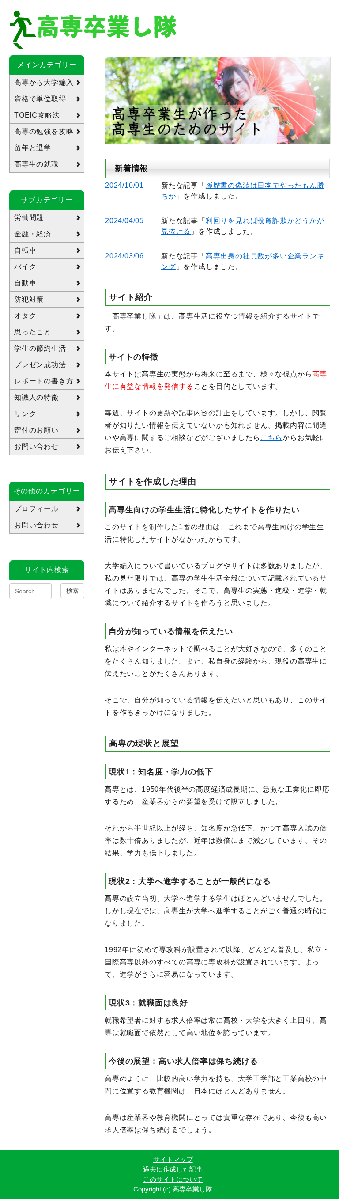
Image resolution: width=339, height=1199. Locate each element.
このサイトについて (173, 1179)
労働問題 (29, 217)
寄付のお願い (36, 430)
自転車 (25, 250)
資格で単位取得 (40, 98)
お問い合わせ (36, 446)
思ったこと (32, 332)
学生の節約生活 (40, 348)
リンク (25, 413)
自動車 (25, 283)
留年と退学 (32, 148)
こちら (271, 437)
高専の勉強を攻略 (43, 131)
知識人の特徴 (36, 397)
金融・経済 (32, 234)
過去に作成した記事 (173, 1169)
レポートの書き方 (43, 381)
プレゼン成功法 (40, 364)
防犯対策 (29, 299)
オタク (25, 315)
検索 (72, 590)
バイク (25, 266)
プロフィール (36, 508)
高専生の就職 (36, 164)
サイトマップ (173, 1159)
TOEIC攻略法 (37, 115)
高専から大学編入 (43, 82)
